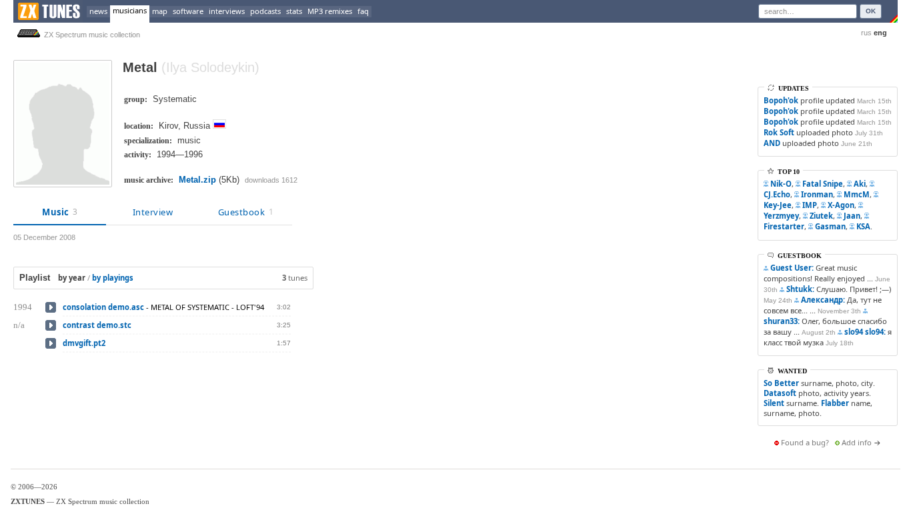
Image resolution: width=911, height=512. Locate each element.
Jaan (852, 216)
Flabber (835, 403)
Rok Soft (779, 132)
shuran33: (782, 321)
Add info (857, 442)
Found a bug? (805, 442)
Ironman (817, 194)
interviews (227, 11)
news (98, 11)
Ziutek (821, 216)
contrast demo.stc (97, 325)
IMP (809, 205)
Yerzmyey (781, 216)
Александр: (823, 300)
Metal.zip (197, 180)
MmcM (857, 194)
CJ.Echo (777, 194)
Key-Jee (778, 205)
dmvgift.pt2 (84, 343)
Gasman (830, 226)
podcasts (265, 11)
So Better (781, 383)
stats (294, 11)
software (188, 11)
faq (363, 11)
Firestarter (784, 226)
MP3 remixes (329, 11)
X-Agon (841, 205)
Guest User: (792, 268)
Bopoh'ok (781, 100)
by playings (112, 278)
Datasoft (780, 393)
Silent (774, 403)
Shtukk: (800, 289)
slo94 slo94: (865, 332)
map (159, 11)
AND (772, 143)
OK (871, 11)
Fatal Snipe (822, 184)
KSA (863, 226)
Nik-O (781, 184)
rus (866, 33)
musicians (130, 10)
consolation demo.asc (103, 307)
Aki (860, 184)
